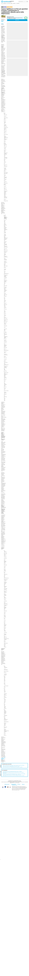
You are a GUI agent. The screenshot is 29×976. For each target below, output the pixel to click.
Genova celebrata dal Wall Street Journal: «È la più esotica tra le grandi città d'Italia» (13, 765)
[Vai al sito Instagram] (27, 3)
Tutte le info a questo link (3, 758)
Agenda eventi (4, 3)
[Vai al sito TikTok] (26, 3)
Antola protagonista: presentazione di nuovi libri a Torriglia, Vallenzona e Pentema (13, 775)
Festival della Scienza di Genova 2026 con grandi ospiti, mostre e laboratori (12, 771)
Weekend (11, 3)
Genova (2, 23)
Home (2, 3)
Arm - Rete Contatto (2, 21)
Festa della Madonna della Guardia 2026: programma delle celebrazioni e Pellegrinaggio (14, 773)
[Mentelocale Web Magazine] (6, 1)
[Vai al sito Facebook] (25, 3)
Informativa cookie (13, 784)
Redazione (23, 784)
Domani (9, 3)
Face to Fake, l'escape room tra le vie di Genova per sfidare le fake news (12, 774)
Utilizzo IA (18, 784)
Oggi (7, 3)
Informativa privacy (6, 784)
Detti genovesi (14, 3)
